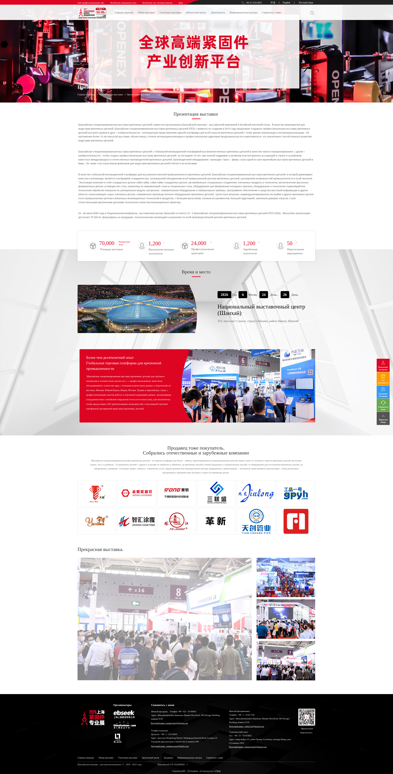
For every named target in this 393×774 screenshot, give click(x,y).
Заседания (168, 758)
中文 (273, 2)
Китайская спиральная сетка (96, 3)
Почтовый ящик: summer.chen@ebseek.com (169, 723)
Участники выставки (170, 12)
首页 (80, 198)
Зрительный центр (150, 758)
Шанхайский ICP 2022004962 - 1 (173, 764)
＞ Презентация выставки (137, 94)
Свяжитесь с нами (271, 12)
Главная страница (124, 12)
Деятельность (218, 12)
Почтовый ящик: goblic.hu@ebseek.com (246, 726)
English (286, 2)
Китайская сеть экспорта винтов (130, 3)
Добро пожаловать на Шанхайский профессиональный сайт (179, 3)
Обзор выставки (146, 12)
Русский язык (306, 2)
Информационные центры (243, 12)
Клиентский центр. (196, 12)
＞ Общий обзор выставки (109, 94)
